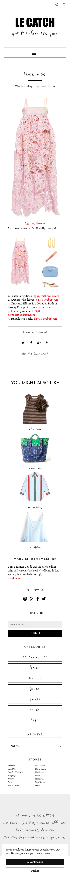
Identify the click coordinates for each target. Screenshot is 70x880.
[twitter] (44, 599)
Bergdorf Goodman (16, 772)
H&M (37, 775)
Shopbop (12, 775)
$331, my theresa (35, 223)
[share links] (56, 5)
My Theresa (40, 765)
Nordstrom (40, 772)
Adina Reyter (13, 785)
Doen (37, 785)
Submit (35, 633)
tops (35, 720)
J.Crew (11, 779)
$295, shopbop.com (46, 318)
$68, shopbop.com (47, 299)
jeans (35, 688)
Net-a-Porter (40, 769)
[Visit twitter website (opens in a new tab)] (23, 343)
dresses (35, 678)
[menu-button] (35, 52)
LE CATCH (35, 22)
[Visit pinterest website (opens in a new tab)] (16, 105)
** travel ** (35, 657)
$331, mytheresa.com (46, 295)
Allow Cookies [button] (35, 862)
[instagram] (26, 599)
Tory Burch (40, 782)
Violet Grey (12, 769)
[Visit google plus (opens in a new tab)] (39, 343)
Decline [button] (35, 870)
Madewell (39, 779)
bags (35, 667)
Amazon (11, 765)
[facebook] (38, 599)
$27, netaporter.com (38, 307)
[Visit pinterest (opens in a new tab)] (47, 343)
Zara (10, 782)
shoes (35, 709)
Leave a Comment (35, 332)
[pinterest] (32, 599)
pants (35, 699)
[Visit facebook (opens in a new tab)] (31, 343)
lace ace (35, 74)
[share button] (64, 5)
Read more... (15, 578)
